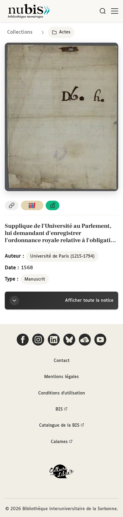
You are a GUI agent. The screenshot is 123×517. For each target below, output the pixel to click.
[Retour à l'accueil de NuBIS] (29, 11)
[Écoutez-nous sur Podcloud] (85, 340)
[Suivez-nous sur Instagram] (38, 340)
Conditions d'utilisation (61, 393)
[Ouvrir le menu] (114, 11)
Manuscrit (34, 279)
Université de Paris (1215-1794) (62, 256)
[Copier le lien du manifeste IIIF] (32, 205)
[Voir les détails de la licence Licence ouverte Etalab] (52, 205)
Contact (62, 361)
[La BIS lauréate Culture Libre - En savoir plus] (61, 472)
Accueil (93, 30)
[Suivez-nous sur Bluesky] (69, 340)
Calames (59, 442)
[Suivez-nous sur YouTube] (100, 340)
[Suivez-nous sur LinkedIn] (54, 340)
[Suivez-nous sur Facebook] (23, 340)
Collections (20, 32)
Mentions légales (61, 377)
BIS (59, 409)
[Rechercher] (102, 11)
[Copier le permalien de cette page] (12, 205)
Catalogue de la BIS (59, 425)
